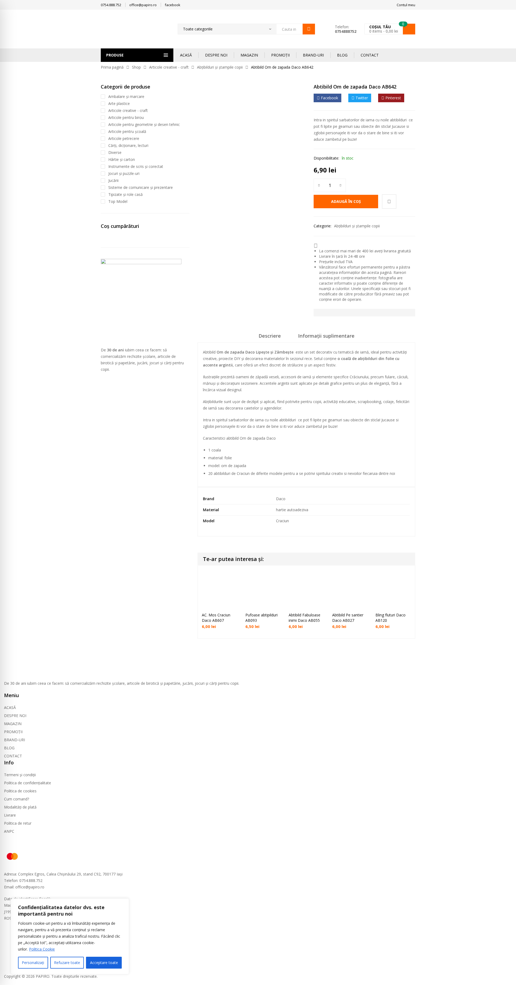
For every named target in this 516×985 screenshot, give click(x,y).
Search (309, 29)
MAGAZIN (249, 55)
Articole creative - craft (169, 67)
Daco (280, 498)
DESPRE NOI (216, 55)
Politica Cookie (42, 949)
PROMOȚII (280, 55)
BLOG (342, 55)
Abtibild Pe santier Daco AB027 (347, 617)
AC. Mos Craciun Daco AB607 (216, 617)
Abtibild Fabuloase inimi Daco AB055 (304, 617)
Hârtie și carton (121, 159)
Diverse (114, 152)
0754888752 (345, 31)
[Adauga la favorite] (389, 201)
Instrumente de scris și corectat (135, 166)
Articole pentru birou (126, 117)
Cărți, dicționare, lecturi (128, 145)
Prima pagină (112, 67)
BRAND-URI (313, 55)
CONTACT (370, 55)
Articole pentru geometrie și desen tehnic (144, 124)
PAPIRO (42, 976)
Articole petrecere (123, 138)
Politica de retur (17, 823)
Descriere (270, 336)
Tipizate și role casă (125, 194)
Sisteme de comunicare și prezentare (140, 187)
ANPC (9, 831)
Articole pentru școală (127, 131)
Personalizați (33, 962)
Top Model (117, 201)
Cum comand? (16, 799)
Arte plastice (119, 103)
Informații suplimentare (326, 336)
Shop (136, 67)
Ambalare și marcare (126, 96)
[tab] (269, 338)
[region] (70, 936)
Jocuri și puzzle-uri (123, 173)
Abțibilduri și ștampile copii (220, 67)
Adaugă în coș (346, 201)
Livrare (10, 815)
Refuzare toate (67, 962)
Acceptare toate (104, 962)
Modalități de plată (20, 807)
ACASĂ (186, 55)
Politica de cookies (20, 790)
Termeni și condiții (20, 774)
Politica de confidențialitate (27, 782)
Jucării (113, 180)
